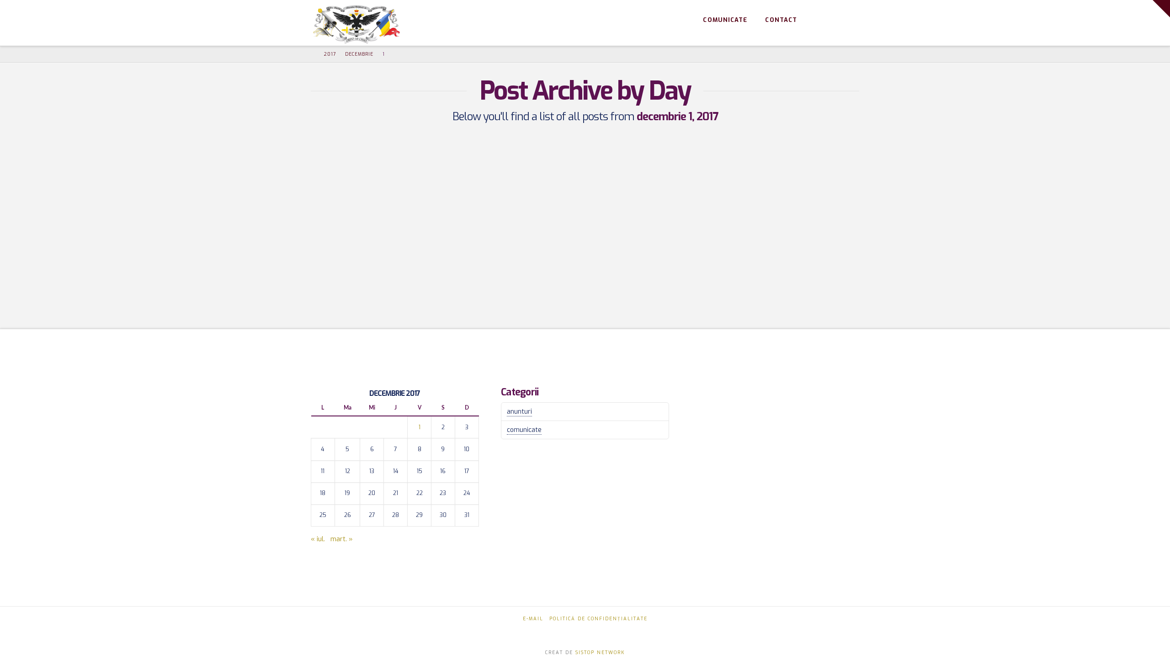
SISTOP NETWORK (600, 652)
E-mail (533, 619)
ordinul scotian (343, 268)
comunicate (524, 430)
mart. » (341, 539)
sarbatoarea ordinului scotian (368, 289)
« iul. (318, 539)
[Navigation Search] (846, 20)
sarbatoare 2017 (413, 268)
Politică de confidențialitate (598, 619)
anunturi (519, 411)
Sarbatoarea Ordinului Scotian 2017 (393, 166)
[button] (1161, 8)
